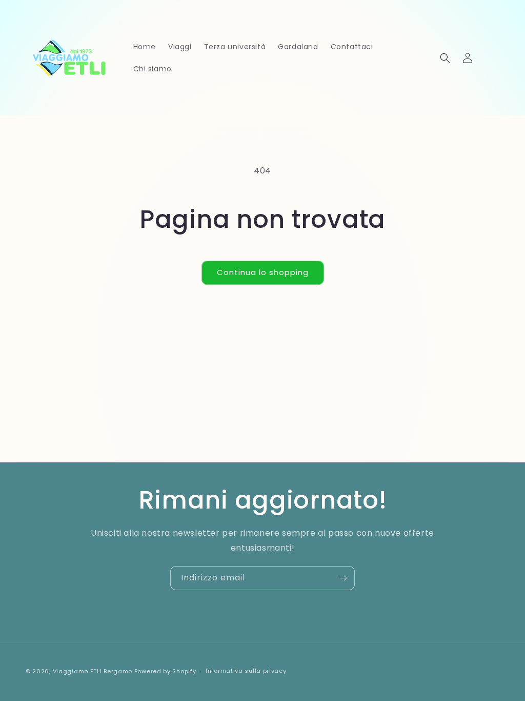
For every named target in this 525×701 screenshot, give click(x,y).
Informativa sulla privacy (246, 671)
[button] (445, 58)
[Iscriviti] (343, 578)
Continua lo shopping (263, 272)
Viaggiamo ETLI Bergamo (92, 671)
